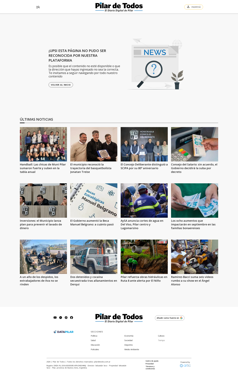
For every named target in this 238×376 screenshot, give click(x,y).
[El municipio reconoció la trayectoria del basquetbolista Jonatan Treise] (93, 144)
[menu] (62, 7)
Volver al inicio (61, 84)
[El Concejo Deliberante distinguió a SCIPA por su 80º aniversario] (144, 144)
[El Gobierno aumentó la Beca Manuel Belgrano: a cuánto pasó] (93, 200)
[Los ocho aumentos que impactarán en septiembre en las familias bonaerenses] (194, 200)
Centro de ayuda (152, 361)
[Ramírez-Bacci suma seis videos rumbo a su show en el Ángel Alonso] (194, 257)
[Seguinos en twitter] (60, 318)
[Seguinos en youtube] (55, 318)
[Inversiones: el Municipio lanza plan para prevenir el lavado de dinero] (43, 200)
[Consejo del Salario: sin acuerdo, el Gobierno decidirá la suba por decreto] (194, 144)
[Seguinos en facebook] (71, 318)
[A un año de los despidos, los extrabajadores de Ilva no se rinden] (43, 257)
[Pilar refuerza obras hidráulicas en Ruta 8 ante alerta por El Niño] (144, 257)
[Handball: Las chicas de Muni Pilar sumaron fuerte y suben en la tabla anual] (43, 144)
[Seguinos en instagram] (66, 318)
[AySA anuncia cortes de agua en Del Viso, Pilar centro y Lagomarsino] (144, 200)
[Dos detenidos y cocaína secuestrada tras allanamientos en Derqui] (93, 257)
